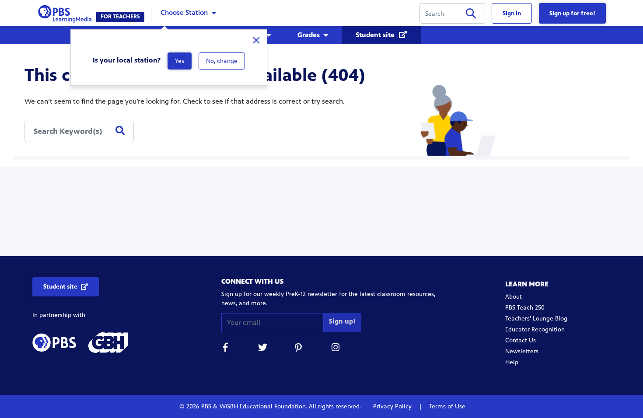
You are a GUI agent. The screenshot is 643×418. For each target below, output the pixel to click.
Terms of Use (446, 406)
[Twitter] (262, 349)
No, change (222, 61)
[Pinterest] (299, 349)
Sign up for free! (572, 13)
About (513, 296)
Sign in (512, 13)
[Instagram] (336, 349)
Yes (179, 61)
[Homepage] (66, 12)
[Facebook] (225, 349)
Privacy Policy (393, 406)
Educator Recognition (535, 329)
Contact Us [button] (520, 340)
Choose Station (184, 12)
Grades (308, 35)
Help (511, 362)
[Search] (471, 15)
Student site (376, 35)
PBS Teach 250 (525, 307)
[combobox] (79, 131)
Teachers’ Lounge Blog (536, 318)
